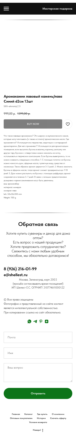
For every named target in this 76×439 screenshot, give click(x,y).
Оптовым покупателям (21, 418)
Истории (41, 418)
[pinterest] (41, 321)
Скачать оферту (58, 418)
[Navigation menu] (6, 9)
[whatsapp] (29, 321)
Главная (16, 414)
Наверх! (37, 430)
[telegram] (35, 321)
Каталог (28, 414)
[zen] (46, 321)
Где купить (42, 414)
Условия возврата (38, 422)
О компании (58, 414)
